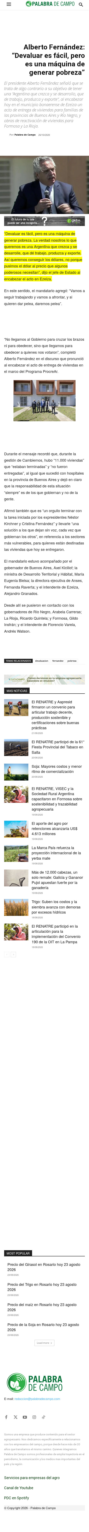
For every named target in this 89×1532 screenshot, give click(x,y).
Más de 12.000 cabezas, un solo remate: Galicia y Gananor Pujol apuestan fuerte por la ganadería (57, 879)
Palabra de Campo (25, 134)
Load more (43, 1343)
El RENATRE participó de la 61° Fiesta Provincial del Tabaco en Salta (58, 747)
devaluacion (41, 660)
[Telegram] (59, 145)
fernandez (57, 660)
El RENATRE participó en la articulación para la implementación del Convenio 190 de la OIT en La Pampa (56, 933)
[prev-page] (6, 954)
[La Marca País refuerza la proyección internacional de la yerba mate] (16, 853)
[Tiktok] (43, 1417)
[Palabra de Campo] (7, 135)
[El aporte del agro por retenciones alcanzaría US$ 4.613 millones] (16, 829)
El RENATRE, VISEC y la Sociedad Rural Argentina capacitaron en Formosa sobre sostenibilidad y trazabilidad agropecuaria (57, 799)
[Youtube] (25, 1417)
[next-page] (13, 954)
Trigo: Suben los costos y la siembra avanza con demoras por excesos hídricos (56, 906)
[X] (31, 145)
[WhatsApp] (40, 145)
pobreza (71, 660)
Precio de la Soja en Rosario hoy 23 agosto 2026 (43, 1327)
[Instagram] (34, 1417)
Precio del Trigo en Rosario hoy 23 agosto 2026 (42, 1287)
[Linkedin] (50, 145)
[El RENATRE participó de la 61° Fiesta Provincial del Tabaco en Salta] (16, 747)
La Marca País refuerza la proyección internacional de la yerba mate (56, 852)
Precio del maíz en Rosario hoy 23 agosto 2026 (42, 1307)
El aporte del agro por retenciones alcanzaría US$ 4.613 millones (54, 828)
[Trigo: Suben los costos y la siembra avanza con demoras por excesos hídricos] (16, 907)
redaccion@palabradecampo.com (37, 1398)
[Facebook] (21, 145)
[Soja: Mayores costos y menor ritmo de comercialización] (16, 772)
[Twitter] (15, 1417)
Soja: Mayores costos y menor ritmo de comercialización (57, 768)
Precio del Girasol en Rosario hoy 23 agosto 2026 (43, 1267)
